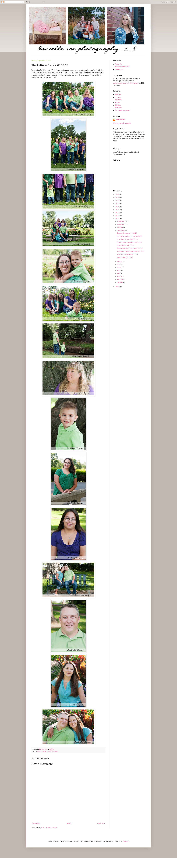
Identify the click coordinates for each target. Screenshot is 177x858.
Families (118, 94)
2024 (117, 194)
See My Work (119, 69)
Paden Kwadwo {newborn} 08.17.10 (129, 248)
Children (118, 105)
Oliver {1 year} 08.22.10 (125, 245)
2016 (117, 200)
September (121, 230)
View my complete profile (122, 123)
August (120, 261)
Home (69, 824)
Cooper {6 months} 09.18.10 (127, 233)
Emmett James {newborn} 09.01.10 (129, 242)
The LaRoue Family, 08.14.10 (127, 254)
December (121, 221)
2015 (117, 203)
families (55, 751)
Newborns (118, 100)
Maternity (118, 108)
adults (39, 751)
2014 (117, 207)
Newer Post (36, 824)
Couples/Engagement (122, 110)
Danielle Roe (120, 120)
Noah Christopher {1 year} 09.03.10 (129, 236)
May (119, 270)
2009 (117, 286)
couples (50, 751)
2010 (117, 219)
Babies (117, 102)
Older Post (101, 824)
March (119, 276)
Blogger (125, 841)
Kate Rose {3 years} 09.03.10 (127, 239)
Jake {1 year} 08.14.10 (125, 257)
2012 (117, 213)
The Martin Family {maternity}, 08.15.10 (130, 251)
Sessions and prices (122, 67)
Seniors (118, 97)
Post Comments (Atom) (49, 827)
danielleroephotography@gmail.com (126, 83)
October (120, 227)
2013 (117, 210)
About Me (118, 64)
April (119, 273)
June (119, 267)
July (119, 264)
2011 (117, 216)
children (44, 751)
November (121, 224)
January (120, 282)
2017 (117, 197)
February (120, 279)
